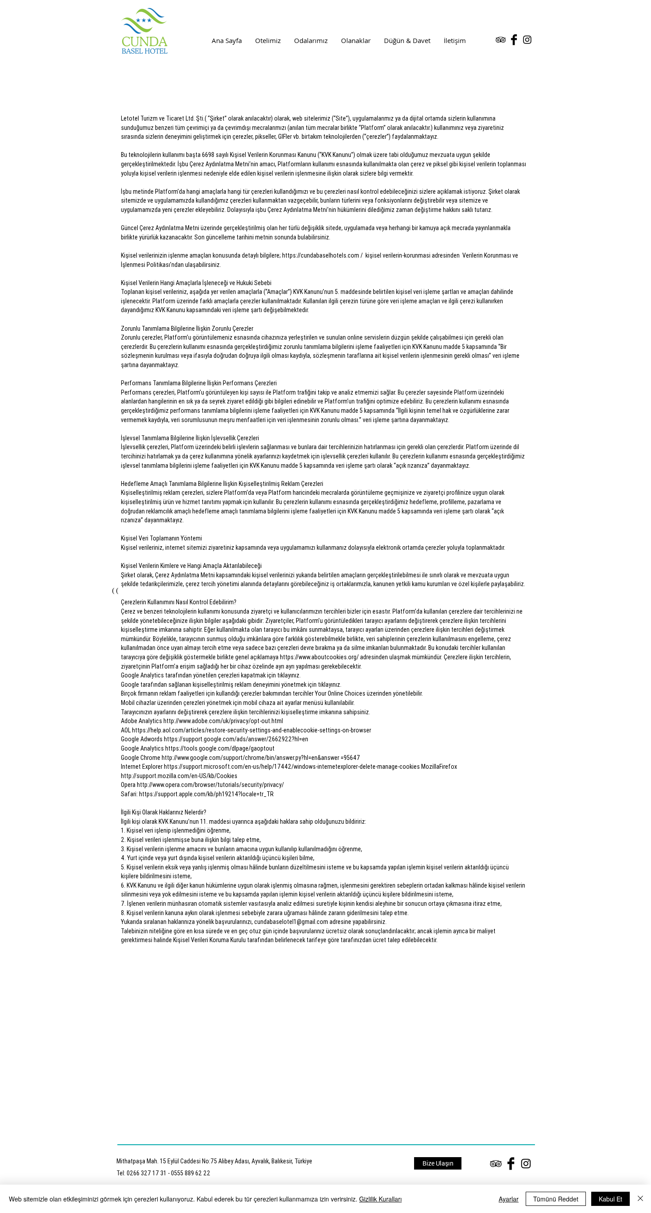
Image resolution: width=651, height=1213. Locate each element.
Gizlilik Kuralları (380, 1198)
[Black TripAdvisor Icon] (500, 39)
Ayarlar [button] (509, 1198)
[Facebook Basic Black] (513, 39)
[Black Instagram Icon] (527, 39)
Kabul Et (610, 1198)
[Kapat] (640, 1199)
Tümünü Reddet (555, 1198)
